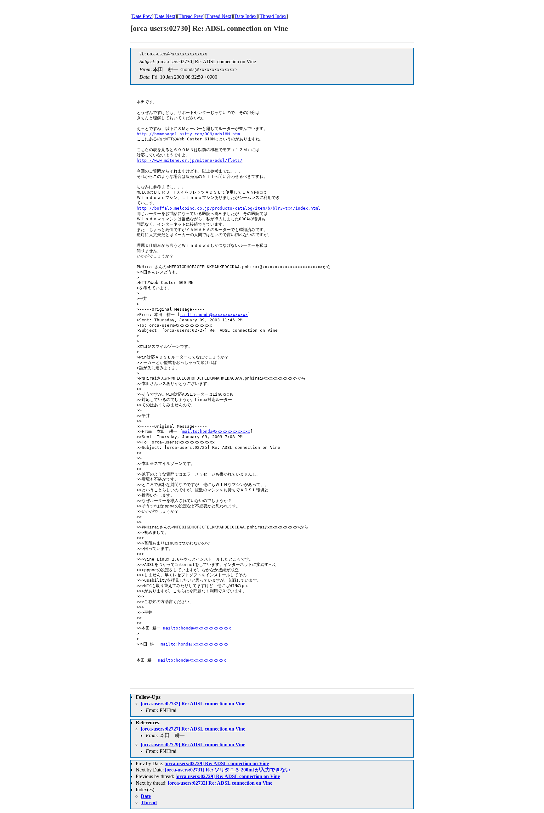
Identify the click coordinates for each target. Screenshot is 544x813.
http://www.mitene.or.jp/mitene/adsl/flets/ (189, 160)
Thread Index (273, 16)
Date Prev (142, 16)
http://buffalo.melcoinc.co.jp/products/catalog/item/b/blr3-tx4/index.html (228, 208)
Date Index (246, 16)
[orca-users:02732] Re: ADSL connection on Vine (193, 703)
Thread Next (218, 16)
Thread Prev (190, 16)
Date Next (165, 16)
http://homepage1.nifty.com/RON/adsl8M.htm (188, 134)
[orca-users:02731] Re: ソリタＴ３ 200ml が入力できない (227, 769)
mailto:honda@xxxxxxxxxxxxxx (214, 314)
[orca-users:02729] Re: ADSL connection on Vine (193, 744)
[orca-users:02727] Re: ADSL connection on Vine (193, 728)
